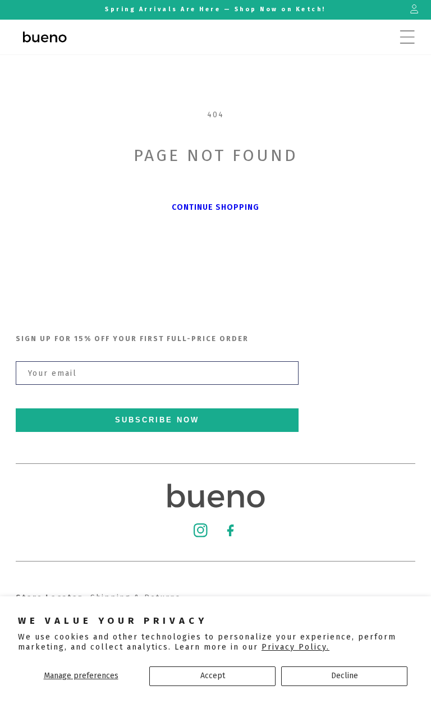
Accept (212, 675)
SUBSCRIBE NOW (157, 420)
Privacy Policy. (295, 647)
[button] (407, 37)
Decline (344, 675)
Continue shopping (215, 207)
